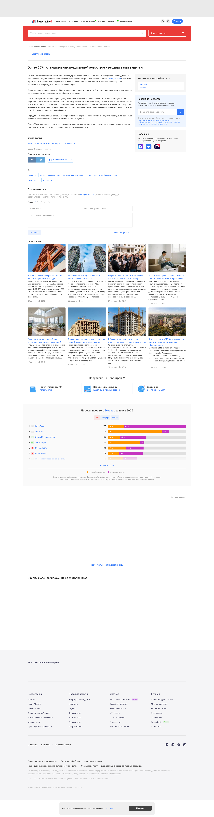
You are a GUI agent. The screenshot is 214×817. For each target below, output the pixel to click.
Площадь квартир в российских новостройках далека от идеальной (44, 340)
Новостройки (60, 21)
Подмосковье (34, 708)
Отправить (35, 232)
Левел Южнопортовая (45, 437)
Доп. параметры (158, 33)
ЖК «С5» (39, 431)
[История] (162, 21)
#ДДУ (42, 175)
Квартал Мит (41, 453)
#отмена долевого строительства (77, 175)
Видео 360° (159, 722)
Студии (72, 708)
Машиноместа (34, 722)
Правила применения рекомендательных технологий (52, 766)
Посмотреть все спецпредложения (107, 565)
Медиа (111, 21)
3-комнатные (75, 722)
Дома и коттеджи (88, 21)
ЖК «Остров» (41, 442)
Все (97, 418)
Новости (43, 47)
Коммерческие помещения (40, 717)
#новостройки (54, 175)
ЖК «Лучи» (40, 426)
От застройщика (117, 717)
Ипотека (101, 21)
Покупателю (156, 713)
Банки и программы (119, 726)
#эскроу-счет (48, 180)
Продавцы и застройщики (40, 726)
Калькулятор (46, 390)
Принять (140, 808)
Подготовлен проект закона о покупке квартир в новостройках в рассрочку (166, 277)
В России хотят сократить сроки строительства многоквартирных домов (127, 340)
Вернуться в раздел (40, 54)
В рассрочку (115, 722)
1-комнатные (75, 713)
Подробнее (108, 808)
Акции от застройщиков (39, 713)
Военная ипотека (118, 708)
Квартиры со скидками (79, 699)
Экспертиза (156, 717)
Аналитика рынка (159, 708)
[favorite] (168, 21)
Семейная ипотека (118, 704)
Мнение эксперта (159, 704)
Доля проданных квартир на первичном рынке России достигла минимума (86, 340)
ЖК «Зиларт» (41, 448)
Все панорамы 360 (156, 389)
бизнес (115, 418)
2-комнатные (75, 717)
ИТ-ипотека (115, 713)
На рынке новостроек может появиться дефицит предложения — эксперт (126, 277)
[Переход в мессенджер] (184, 744)
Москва (31, 699)
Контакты (45, 745)
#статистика (34, 180)
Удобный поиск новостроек (43, 33)
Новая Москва (34, 704)
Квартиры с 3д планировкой (106, 390)
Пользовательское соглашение (42, 761)
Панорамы (156, 726)
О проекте (32, 745)
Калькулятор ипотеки (124, 699)
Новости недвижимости (162, 699)
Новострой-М (33, 47)
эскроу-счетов (114, 79)
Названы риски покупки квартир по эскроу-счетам (51, 143)
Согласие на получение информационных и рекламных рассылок (111, 766)
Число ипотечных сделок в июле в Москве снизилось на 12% (84, 277)
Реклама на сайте (63, 745)
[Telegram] (40, 160)
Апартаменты (75, 726)
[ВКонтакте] (32, 160)
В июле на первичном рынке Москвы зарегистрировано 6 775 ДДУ (45, 277)
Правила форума (122, 232)
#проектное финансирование (106, 175)
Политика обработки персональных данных (81, 761)
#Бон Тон (33, 175)
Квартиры (73, 21)
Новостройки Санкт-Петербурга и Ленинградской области (55, 787)
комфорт (105, 418)
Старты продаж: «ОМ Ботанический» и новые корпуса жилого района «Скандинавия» (166, 342)
